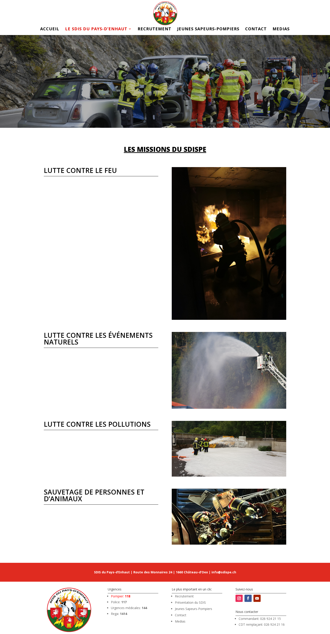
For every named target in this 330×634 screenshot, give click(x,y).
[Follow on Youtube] (257, 598)
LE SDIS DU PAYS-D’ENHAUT (96, 29)
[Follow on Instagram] (239, 598)
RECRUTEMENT (154, 29)
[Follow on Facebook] (248, 598)
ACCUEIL (49, 29)
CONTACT (256, 29)
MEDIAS (281, 29)
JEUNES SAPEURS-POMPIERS (208, 29)
